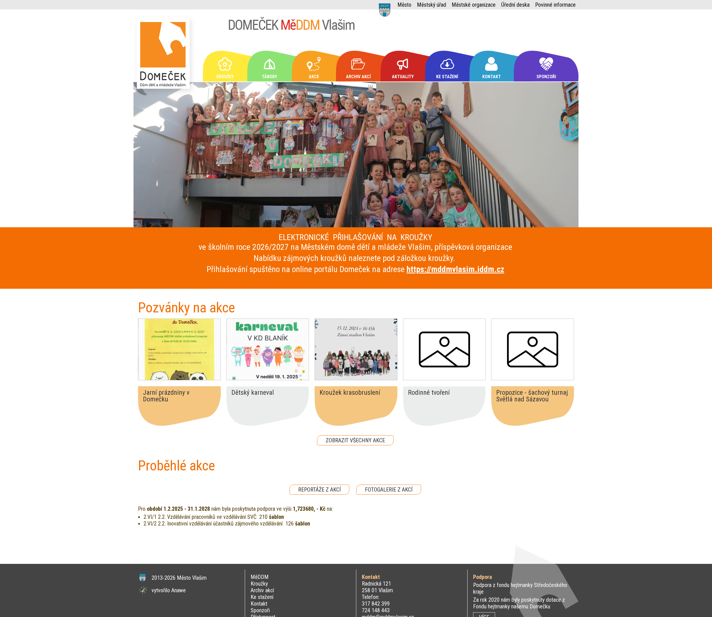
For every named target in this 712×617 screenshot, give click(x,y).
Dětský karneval (252, 392)
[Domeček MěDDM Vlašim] (165, 55)
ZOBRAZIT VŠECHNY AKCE (355, 440)
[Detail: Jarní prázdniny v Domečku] (179, 349)
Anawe (178, 590)
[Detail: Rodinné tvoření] (444, 349)
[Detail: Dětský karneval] (268, 349)
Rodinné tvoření (429, 392)
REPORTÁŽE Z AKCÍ (319, 489)
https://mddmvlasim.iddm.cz (455, 269)
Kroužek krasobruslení (350, 392)
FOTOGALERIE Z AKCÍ (388, 489)
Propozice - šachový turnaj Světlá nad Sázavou (532, 396)
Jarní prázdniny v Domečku (166, 396)
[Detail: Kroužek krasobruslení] (356, 349)
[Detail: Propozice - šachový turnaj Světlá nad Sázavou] (532, 349)
